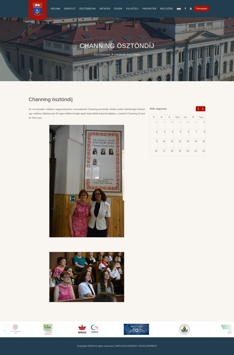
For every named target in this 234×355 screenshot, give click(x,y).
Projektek (149, 8)
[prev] (198, 108)
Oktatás (105, 8)
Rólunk (55, 8)
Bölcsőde (166, 8)
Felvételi (132, 8)
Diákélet (70, 8)
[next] (202, 108)
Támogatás (201, 8)
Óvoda (118, 8)
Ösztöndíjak (87, 8)
